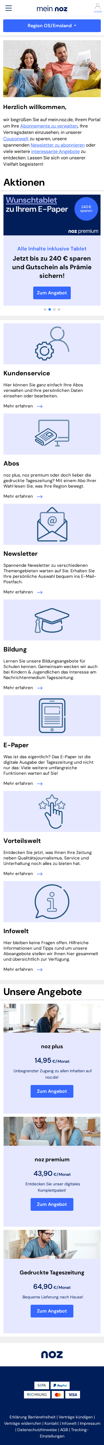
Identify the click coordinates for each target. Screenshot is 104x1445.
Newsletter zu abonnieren (58, 145)
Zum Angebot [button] (52, 1091)
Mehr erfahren (18, 406)
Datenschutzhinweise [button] (37, 1429)
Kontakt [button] (51, 1423)
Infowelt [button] (69, 1423)
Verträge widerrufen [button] (22, 1423)
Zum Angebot (52, 293)
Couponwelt (16, 139)
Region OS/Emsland (50, 26)
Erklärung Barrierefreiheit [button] (32, 1417)
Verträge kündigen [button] (76, 1417)
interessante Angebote (55, 151)
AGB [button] (64, 1429)
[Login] (95, 6)
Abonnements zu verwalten (49, 126)
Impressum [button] (90, 1423)
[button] (8, 8)
